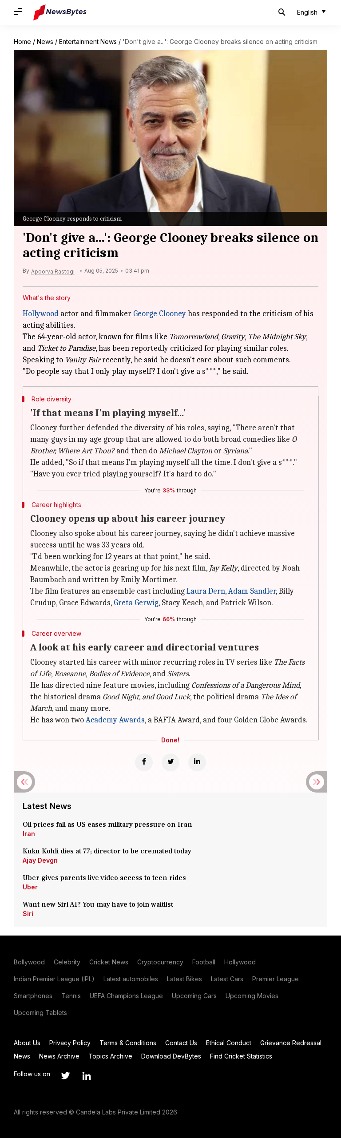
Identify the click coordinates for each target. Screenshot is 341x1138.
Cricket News (108, 962)
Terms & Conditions (127, 1043)
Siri (28, 913)
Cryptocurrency (160, 962)
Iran (29, 833)
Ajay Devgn (40, 860)
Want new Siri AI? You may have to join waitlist (98, 904)
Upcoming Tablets (40, 1012)
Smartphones (33, 995)
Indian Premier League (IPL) (54, 979)
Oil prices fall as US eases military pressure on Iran (107, 824)
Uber (30, 887)
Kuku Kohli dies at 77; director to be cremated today (107, 851)
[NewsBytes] (60, 12)
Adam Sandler (252, 591)
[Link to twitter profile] (65, 1076)
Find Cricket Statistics (241, 1056)
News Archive (59, 1056)
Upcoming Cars (194, 995)
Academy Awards (115, 720)
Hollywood (41, 313)
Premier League (275, 979)
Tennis (71, 995)
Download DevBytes (171, 1056)
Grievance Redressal (290, 1043)
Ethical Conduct (228, 1043)
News (45, 41)
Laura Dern (205, 591)
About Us (27, 1043)
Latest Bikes (184, 979)
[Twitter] (170, 762)
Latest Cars (227, 979)
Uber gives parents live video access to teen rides (104, 877)
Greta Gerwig (136, 602)
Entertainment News (88, 41)
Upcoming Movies (252, 995)
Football (203, 962)
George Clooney (159, 313)
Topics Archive (110, 1056)
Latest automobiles (130, 979)
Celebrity (67, 962)
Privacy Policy (70, 1043)
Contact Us (181, 1043)
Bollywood (29, 962)
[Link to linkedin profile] (86, 1076)
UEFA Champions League (126, 995)
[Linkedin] (197, 762)
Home (22, 41)
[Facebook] (144, 762)
